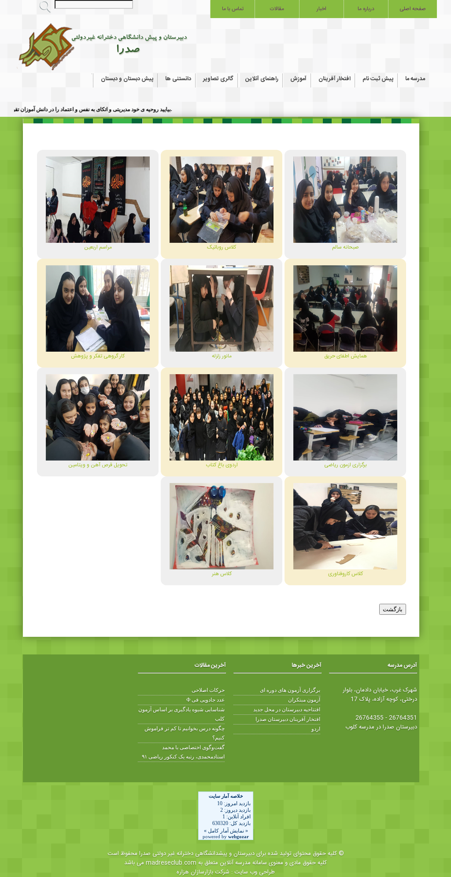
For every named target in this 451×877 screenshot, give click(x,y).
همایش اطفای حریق (345, 356)
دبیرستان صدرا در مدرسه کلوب (381, 727)
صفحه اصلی (412, 8)
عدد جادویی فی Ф (205, 700)
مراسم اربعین (98, 247)
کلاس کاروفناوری (345, 573)
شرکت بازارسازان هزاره (203, 872)
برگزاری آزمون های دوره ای (290, 690)
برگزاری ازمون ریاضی (345, 465)
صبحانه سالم (345, 247)
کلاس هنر (222, 573)
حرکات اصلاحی (208, 690)
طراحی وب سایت (254, 872)
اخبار (321, 8)
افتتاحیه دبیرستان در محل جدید (286, 709)
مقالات (277, 8)
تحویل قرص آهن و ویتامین (97, 465)
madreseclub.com (171, 863)
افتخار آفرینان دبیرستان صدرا (287, 719)
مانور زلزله (222, 356)
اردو (315, 729)
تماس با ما (233, 8)
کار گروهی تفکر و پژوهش (98, 356)
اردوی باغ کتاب (222, 465)
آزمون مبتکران (304, 700)
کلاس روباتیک (221, 247)
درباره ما (366, 8)
